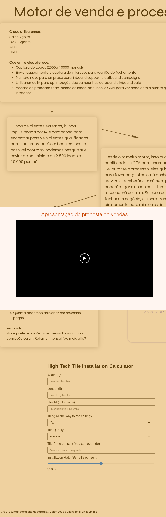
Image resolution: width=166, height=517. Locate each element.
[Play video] (85, 258)
